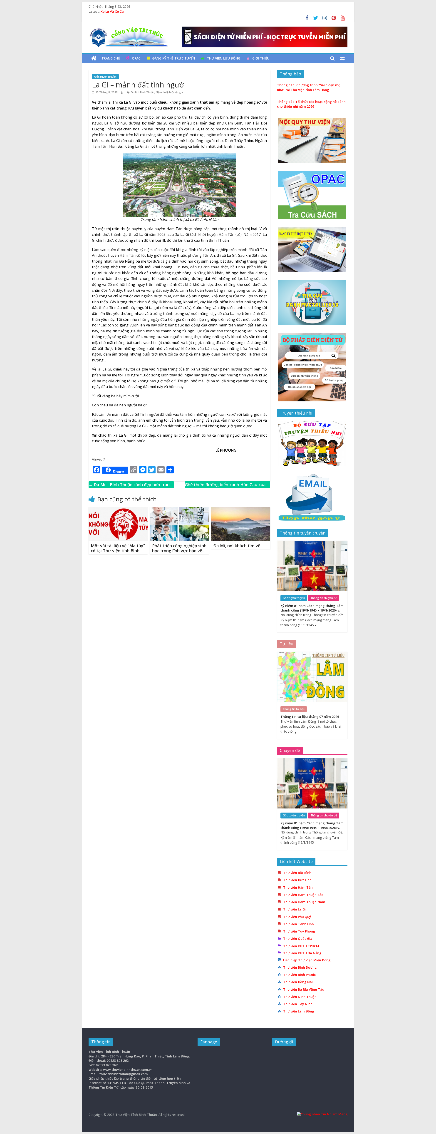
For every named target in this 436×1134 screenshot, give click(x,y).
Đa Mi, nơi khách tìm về (236, 545)
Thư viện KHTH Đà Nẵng (302, 953)
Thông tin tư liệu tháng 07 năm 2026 (130, 10)
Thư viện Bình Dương (300, 967)
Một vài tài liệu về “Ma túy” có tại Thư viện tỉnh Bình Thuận (118, 550)
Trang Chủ (111, 58)
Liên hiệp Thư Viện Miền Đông (306, 960)
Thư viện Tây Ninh (297, 1004)
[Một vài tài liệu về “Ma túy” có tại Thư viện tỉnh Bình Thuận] (118, 509)
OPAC (136, 58)
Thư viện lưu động (223, 58)
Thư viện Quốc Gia (297, 938)
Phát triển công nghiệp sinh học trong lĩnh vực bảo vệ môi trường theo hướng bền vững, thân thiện (179, 553)
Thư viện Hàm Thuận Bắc (303, 895)
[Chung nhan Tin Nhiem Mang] (322, 1114)
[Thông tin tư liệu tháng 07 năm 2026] (312, 654)
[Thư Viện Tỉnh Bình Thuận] (94, 58)
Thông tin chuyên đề (323, 598)
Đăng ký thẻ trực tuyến (173, 58)
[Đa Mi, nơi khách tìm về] (240, 509)
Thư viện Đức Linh (297, 880)
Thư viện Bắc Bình (297, 872)
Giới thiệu (260, 58)
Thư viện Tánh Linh (298, 924)
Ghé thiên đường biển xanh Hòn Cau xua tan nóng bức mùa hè (225, 488)
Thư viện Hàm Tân (298, 887)
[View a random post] (342, 58)
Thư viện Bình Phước (299, 974)
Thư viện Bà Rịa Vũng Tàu (303, 989)
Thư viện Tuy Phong (299, 931)
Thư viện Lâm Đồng (298, 1011)
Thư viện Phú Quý (297, 917)
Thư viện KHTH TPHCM (301, 946)
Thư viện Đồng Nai (298, 982)
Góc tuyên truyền (105, 77)
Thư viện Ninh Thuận (300, 997)
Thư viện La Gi (294, 909)
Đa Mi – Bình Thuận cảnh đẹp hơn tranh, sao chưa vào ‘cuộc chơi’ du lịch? (131, 488)
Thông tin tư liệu (294, 709)
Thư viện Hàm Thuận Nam (304, 902)
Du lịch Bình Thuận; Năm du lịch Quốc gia (157, 92)
